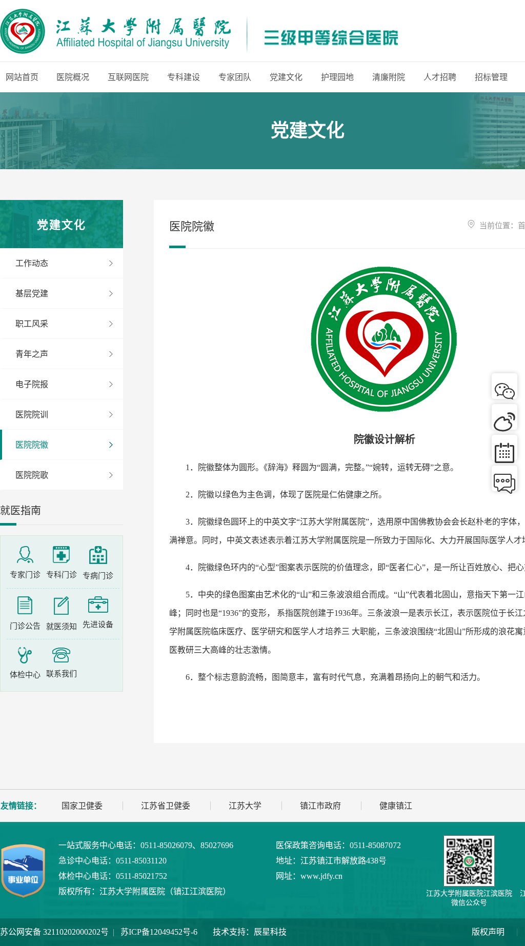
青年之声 (31, 354)
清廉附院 (388, 77)
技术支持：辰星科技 (250, 932)
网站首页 (22, 77)
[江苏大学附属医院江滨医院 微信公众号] (469, 861)
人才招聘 (439, 77)
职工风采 (31, 323)
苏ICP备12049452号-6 (158, 932)
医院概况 (72, 77)
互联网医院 (128, 77)
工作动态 (31, 263)
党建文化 (286, 77)
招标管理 (491, 77)
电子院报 (31, 384)
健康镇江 (395, 805)
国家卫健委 (82, 805)
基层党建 (31, 293)
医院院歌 (31, 475)
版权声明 (488, 932)
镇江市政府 (320, 805)
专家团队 (234, 77)
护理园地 (337, 77)
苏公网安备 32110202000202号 (54, 932)
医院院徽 (31, 444)
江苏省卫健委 (165, 805)
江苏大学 (245, 805)
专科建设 (183, 77)
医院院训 (31, 414)
